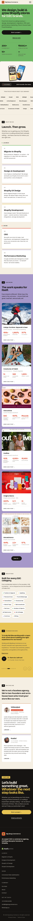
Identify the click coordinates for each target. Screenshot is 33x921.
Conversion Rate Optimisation (10, 875)
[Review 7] (12, 668)
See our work (16, 38)
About (3, 889)
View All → (16, 558)
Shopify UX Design (7, 863)
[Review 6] (10, 668)
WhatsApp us (5, 907)
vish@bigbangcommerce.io (9, 904)
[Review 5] (7, 668)
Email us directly (16, 818)
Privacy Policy (12, 917)
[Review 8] (13, 668)
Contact (4, 893)
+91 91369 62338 (7, 901)
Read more (5, 653)
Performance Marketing (9, 878)
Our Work (4, 886)
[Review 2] (3, 668)
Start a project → (16, 32)
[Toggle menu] (29, 2)
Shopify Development (8, 866)
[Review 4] (6, 668)
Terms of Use (21, 917)
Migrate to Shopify (7, 857)
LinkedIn (6, 730)
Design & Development (8, 860)
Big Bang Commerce (11, 2)
